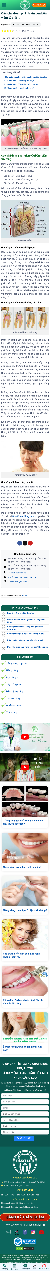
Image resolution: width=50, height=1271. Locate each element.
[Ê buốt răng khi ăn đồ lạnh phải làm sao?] (25, 1027)
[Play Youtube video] (25, 737)
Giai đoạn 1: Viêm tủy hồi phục (19, 81)
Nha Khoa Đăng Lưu (23, 516)
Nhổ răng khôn (14, 705)
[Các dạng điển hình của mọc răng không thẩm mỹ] (25, 934)
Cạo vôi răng (13, 698)
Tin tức (24, 595)
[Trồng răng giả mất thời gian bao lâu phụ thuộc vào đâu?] (25, 801)
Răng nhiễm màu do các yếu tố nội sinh (25, 640)
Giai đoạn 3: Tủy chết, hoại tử (19, 88)
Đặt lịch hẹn (39, 5)
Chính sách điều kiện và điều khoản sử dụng (19, 1207)
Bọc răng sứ (12, 677)
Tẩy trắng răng (14, 684)
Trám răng (11, 712)
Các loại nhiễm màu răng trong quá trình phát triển (26, 628)
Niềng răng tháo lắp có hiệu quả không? (25, 910)
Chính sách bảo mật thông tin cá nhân (17, 1203)
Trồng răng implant (16, 663)
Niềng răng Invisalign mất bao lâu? (22, 867)
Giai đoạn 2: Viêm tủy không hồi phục (22, 84)
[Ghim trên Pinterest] (30, 543)
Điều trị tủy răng (14, 691)
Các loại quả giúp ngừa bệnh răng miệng (26, 633)
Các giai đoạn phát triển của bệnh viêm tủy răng (25, 77)
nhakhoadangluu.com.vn (19, 581)
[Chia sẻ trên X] (25, 543)
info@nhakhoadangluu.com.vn (22, 577)
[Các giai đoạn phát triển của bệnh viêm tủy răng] (25, 5)
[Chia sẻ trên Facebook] (19, 543)
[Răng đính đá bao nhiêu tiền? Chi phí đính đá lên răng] (25, 981)
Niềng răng (12, 670)
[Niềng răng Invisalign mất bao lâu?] (25, 848)
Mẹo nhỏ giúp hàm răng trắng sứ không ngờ (27, 647)
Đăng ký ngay (24, 1138)
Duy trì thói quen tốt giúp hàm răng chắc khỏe (26, 620)
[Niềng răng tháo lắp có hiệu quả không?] (25, 891)
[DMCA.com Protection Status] (25, 1248)
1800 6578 (17, 573)
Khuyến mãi (44, 1269)
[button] (4, 5)
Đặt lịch (14, 1269)
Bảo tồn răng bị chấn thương (20, 613)
